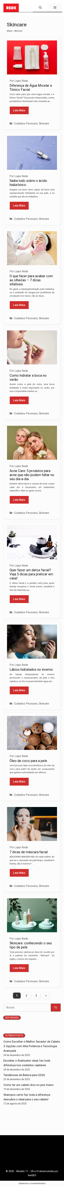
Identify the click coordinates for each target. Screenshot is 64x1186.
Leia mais (19, 110)
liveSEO (32, 1175)
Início (9, 31)
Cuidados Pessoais (26, 123)
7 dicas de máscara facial (29, 852)
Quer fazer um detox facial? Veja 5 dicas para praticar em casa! (31, 574)
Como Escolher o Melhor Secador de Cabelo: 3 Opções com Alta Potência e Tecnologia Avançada (32, 1046)
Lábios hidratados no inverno (31, 669)
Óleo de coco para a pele (28, 761)
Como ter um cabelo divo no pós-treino (28, 1085)
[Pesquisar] (56, 1007)
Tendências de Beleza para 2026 (24, 1075)
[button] (40, 7)
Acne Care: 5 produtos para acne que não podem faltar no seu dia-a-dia (32, 475)
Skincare (44, 123)
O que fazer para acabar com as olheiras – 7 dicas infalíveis (31, 280)
